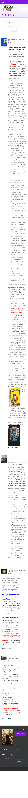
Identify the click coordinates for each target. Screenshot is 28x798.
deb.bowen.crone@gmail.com (13, 2)
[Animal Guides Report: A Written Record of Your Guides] (4, 658)
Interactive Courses (18, 754)
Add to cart (11, 447)
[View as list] (15, 30)
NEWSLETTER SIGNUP (20, 734)
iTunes (10, 760)
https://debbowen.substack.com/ (19, 524)
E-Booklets (19, 761)
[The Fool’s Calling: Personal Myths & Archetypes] (4, 42)
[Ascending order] (21, 22)
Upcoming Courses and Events (15, 456)
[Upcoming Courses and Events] (4, 459)
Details (16, 447)
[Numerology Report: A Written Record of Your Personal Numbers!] (4, 571)
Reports (18, 758)
